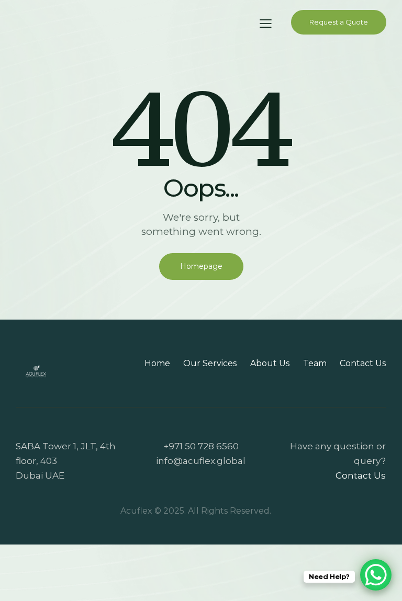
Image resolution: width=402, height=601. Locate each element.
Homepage (201, 266)
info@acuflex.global (200, 461)
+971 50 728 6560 (201, 446)
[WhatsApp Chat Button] (376, 575)
